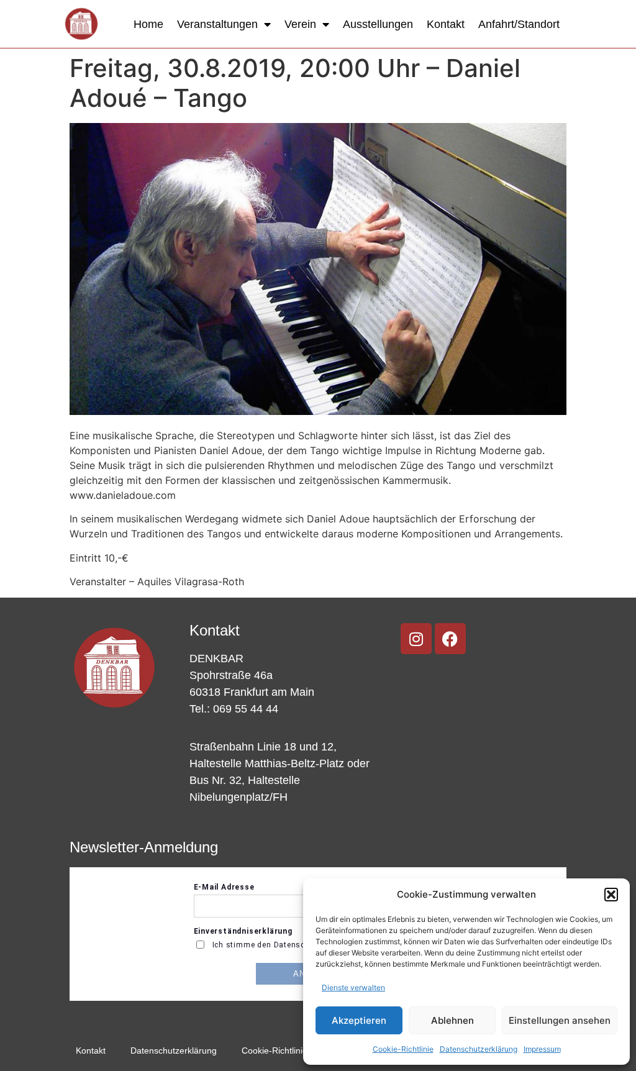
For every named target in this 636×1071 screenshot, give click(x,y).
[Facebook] (450, 638)
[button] (611, 894)
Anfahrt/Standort (519, 24)
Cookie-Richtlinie (403, 1049)
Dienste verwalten (353, 987)
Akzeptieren (359, 1020)
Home (148, 24)
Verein (300, 24)
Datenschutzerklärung (478, 1049)
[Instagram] (416, 638)
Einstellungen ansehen (560, 1020)
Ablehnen (452, 1020)
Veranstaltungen (217, 24)
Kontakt (446, 24)
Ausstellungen (378, 24)
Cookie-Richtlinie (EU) (285, 1050)
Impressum (542, 1049)
